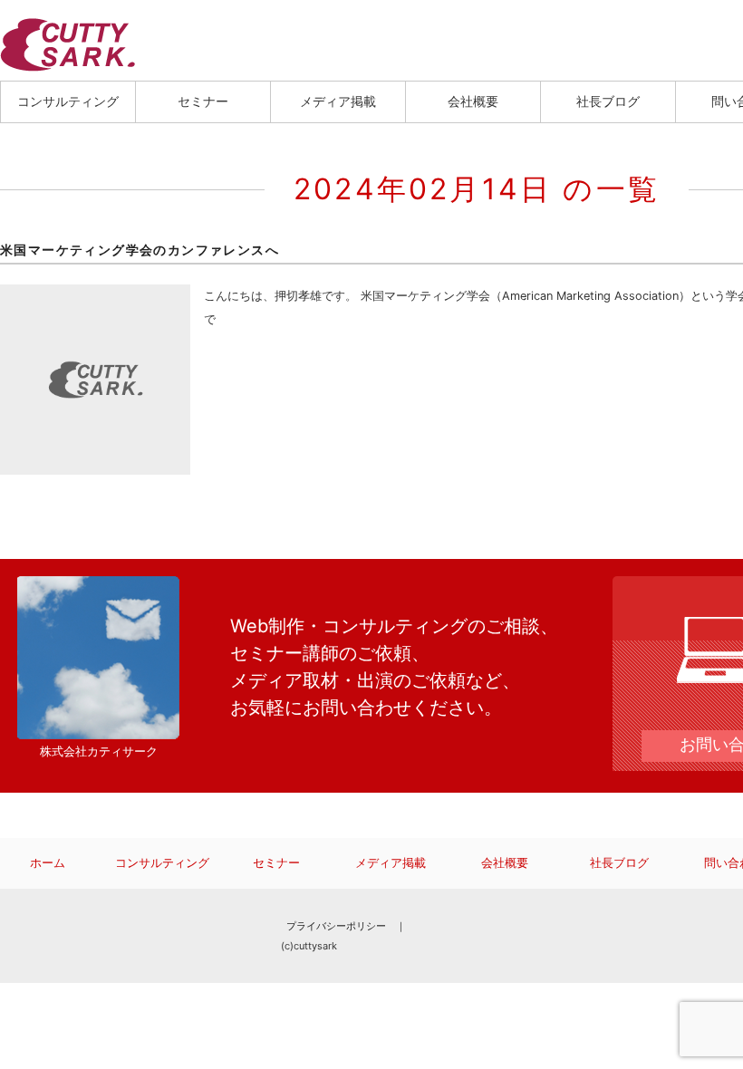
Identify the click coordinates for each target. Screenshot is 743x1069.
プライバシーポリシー (336, 926)
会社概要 (473, 101)
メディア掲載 (338, 101)
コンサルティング (68, 101)
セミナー (203, 101)
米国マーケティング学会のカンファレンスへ (139, 249)
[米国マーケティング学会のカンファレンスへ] (95, 296)
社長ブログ (608, 101)
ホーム (47, 863)
